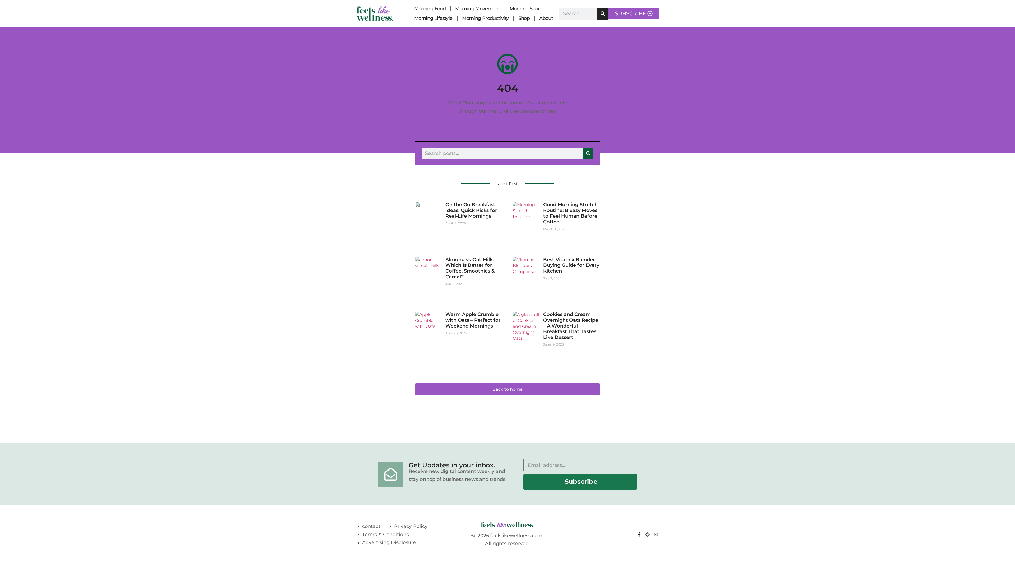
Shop (524, 18)
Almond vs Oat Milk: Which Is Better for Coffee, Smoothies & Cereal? (470, 268)
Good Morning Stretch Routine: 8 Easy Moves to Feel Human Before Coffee (570, 213)
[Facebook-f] (639, 534)
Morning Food (430, 9)
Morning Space (526, 9)
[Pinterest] (647, 534)
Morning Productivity (485, 18)
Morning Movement (477, 9)
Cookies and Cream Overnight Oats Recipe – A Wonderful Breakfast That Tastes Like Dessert (570, 325)
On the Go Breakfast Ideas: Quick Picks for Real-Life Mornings (471, 210)
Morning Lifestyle (433, 18)
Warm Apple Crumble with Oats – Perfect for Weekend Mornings (473, 320)
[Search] (603, 14)
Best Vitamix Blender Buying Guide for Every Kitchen (571, 265)
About (546, 18)
